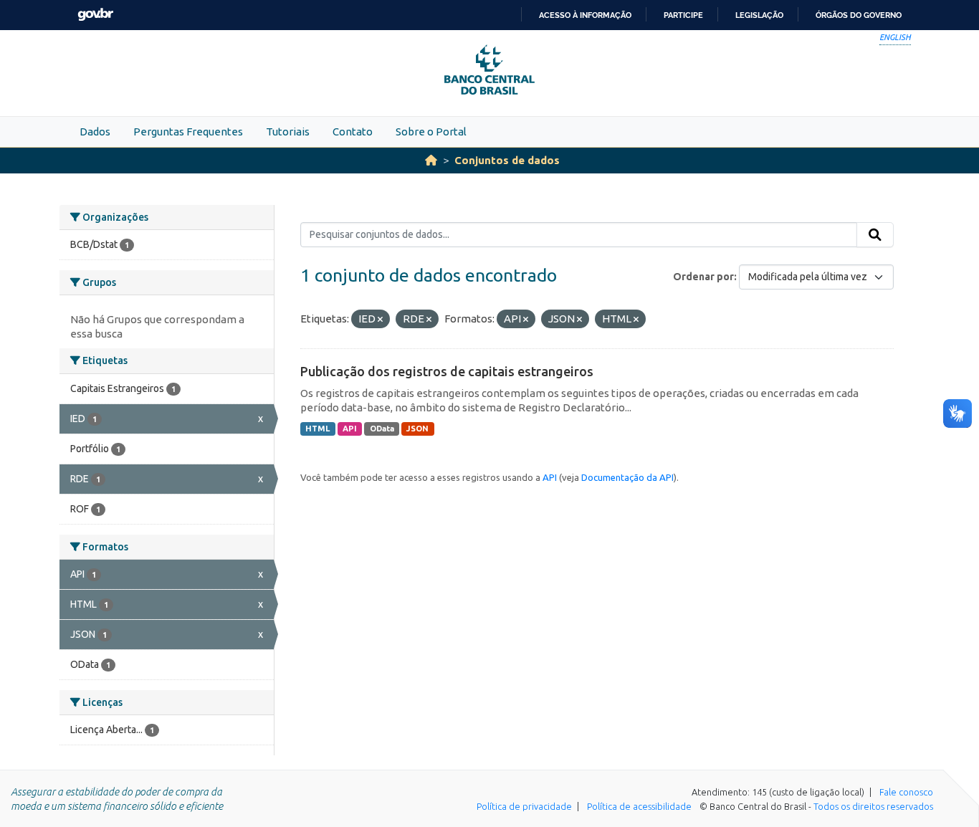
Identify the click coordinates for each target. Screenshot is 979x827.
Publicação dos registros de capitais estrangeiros (446, 371)
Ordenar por (703, 276)
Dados (95, 131)
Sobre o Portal (431, 131)
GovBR (95, 14)
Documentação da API (627, 477)
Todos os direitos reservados (873, 806)
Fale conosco (906, 792)
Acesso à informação (585, 15)
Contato (353, 131)
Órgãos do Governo (859, 15)
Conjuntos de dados (507, 160)
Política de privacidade (524, 806)
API (350, 428)
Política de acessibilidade (639, 806)
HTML (317, 428)
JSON (417, 428)
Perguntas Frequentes (188, 131)
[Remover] (380, 319)
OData (382, 428)
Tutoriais (288, 131)
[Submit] (875, 235)
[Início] (431, 160)
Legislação (759, 15)
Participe (683, 15)
